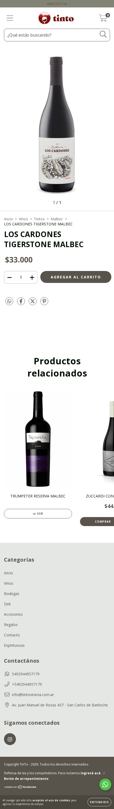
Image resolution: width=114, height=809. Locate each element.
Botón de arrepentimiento (26, 778)
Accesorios (13, 614)
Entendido (99, 802)
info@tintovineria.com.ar (33, 694)
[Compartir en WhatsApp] (9, 301)
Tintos (39, 218)
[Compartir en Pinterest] (44, 303)
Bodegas (11, 593)
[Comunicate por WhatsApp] (105, 784)
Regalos (11, 624)
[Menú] (10, 18)
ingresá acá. (91, 773)
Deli (7, 603)
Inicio (8, 218)
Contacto (12, 634)
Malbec (57, 218)
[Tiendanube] (20, 787)
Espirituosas (14, 645)
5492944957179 (26, 673)
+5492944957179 (27, 684)
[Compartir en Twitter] (33, 303)
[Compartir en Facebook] (21, 303)
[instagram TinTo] (10, 739)
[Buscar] (103, 34)
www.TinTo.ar (57, 3)
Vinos (23, 218)
